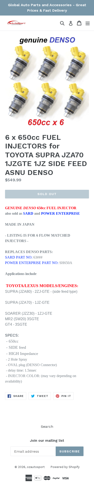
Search (47, 426)
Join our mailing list (47, 441)
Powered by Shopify (65, 467)
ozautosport (36, 467)
